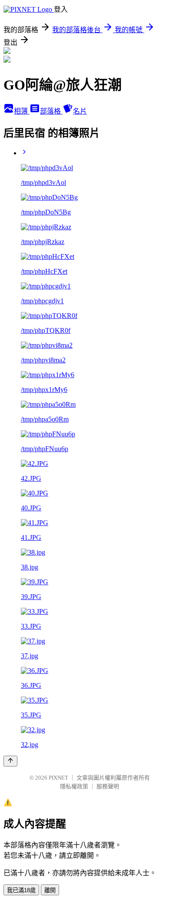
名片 (80, 111)
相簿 (22, 111)
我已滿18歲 (21, 890)
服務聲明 (107, 786)
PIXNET (58, 777)
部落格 (51, 111)
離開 (50, 890)
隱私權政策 (74, 786)
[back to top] (10, 761)
